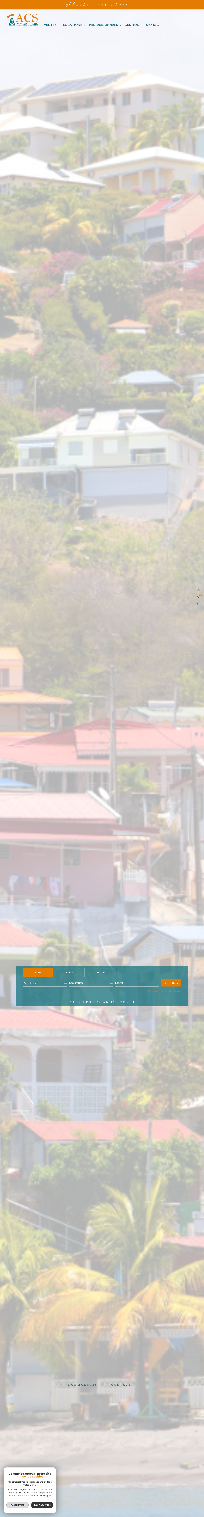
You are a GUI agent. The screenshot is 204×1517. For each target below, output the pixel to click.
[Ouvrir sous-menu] (58, 25)
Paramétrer (17, 1505)
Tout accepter (42, 1505)
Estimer (102, 972)
